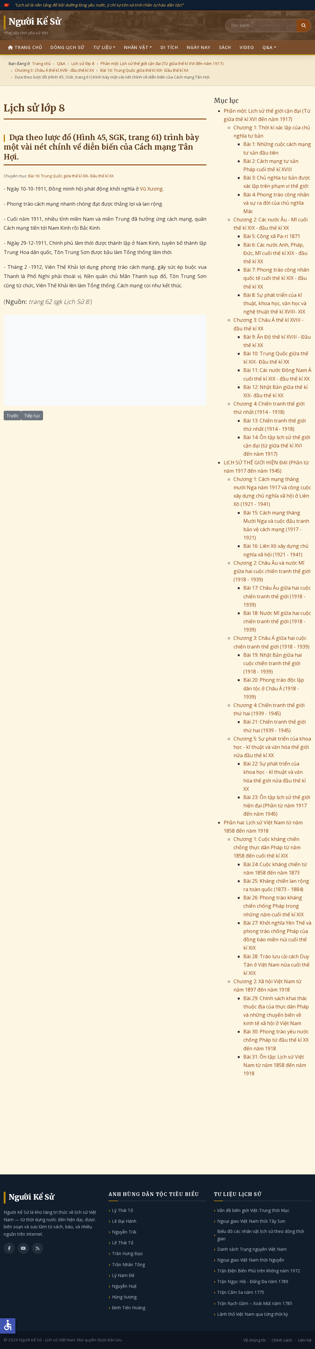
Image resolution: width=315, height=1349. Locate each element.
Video (247, 47)
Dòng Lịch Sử (67, 47)
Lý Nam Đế (123, 1275)
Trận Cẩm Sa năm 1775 (240, 1292)
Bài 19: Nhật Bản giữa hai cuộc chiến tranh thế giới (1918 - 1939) (272, 663)
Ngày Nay (198, 47)
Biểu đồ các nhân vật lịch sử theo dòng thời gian (260, 1235)
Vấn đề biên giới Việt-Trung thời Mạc (253, 1210)
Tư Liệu (102, 47)
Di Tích (169, 47)
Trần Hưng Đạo (127, 1253)
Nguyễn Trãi (124, 1232)
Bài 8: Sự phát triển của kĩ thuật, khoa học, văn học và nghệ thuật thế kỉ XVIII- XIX (274, 303)
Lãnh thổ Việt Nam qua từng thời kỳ (252, 1314)
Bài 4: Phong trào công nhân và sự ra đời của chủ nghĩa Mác (276, 203)
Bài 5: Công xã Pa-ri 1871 (271, 236)
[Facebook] (9, 1248)
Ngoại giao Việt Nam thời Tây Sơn (251, 1221)
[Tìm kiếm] (304, 25)
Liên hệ (304, 1340)
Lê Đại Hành (124, 1221)
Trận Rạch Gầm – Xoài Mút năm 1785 (254, 1303)
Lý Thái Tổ (122, 1210)
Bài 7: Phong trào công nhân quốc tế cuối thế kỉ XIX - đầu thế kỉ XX (276, 278)
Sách (225, 47)
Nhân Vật (136, 47)
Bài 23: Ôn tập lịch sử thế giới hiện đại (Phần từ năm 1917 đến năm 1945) (276, 805)
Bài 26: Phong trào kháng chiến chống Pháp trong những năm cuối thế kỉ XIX (273, 906)
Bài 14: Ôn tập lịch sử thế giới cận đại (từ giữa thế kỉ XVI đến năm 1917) (276, 445)
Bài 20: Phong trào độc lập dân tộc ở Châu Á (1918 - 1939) (273, 688)
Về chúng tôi (254, 1340)
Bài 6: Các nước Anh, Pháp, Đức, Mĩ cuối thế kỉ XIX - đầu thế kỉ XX (275, 253)
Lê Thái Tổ (122, 1243)
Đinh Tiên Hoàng (128, 1308)
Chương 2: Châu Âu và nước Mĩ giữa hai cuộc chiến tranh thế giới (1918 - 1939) (271, 571)
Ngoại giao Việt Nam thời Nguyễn (250, 1260)
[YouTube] (23, 1248)
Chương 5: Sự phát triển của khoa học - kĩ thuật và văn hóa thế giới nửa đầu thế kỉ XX (272, 747)
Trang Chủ (28, 47)
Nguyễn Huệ (124, 1286)
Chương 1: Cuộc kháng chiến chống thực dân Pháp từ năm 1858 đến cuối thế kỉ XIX (267, 847)
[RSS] (37, 1248)
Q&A (267, 47)
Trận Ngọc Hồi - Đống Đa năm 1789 (252, 1281)
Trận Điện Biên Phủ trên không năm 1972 (258, 1271)
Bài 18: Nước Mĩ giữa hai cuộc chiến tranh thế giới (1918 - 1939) (277, 621)
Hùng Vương (124, 1297)
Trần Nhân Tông (128, 1264)
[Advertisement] (105, 360)
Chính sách (282, 1340)
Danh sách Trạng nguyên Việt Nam (252, 1249)
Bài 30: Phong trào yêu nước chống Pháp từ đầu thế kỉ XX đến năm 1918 (276, 1040)
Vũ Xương (151, 188)
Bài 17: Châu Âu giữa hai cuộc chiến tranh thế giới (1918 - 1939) (277, 596)
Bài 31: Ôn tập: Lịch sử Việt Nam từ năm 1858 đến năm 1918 (274, 1065)
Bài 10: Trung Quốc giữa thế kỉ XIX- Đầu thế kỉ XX (71, 176)
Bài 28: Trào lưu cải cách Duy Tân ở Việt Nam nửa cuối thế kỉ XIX (276, 964)
